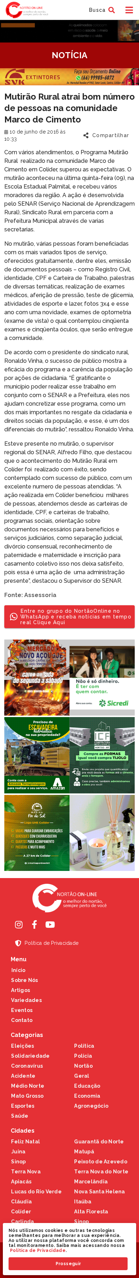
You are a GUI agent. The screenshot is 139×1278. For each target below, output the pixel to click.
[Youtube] (49, 924)
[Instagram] (18, 924)
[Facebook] (34, 924)
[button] (101, 10)
